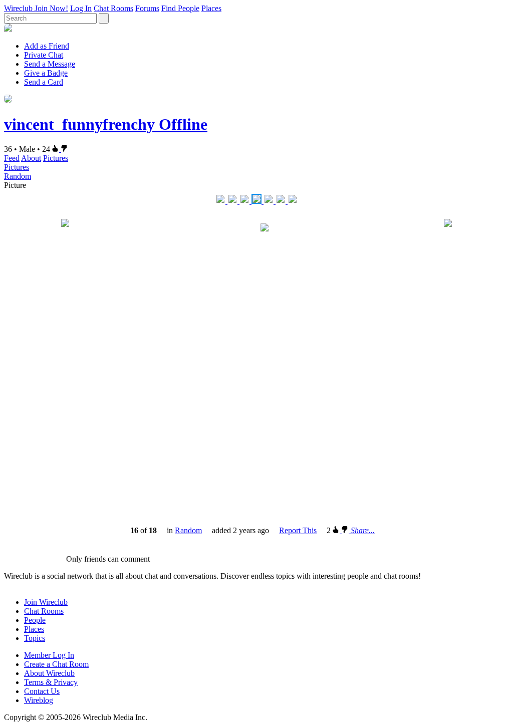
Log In (81, 8)
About (31, 158)
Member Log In (49, 655)
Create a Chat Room (56, 664)
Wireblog (38, 700)
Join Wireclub (46, 602)
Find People (180, 8)
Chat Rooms (113, 8)
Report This (298, 530)
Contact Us (42, 691)
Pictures (55, 158)
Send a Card (43, 82)
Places (211, 8)
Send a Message (49, 64)
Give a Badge (46, 73)
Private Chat (43, 55)
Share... (363, 530)
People (35, 620)
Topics (34, 638)
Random (17, 176)
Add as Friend (46, 46)
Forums (147, 8)
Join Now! (51, 8)
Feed (12, 158)
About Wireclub (49, 673)
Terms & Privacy (51, 682)
